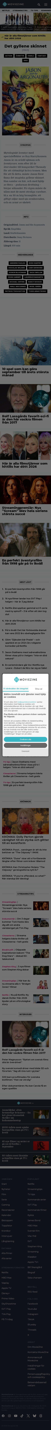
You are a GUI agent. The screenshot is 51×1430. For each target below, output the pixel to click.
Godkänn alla (25, 739)
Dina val (38, 689)
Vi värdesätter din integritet (15, 688)
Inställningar (25, 745)
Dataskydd (25, 751)
